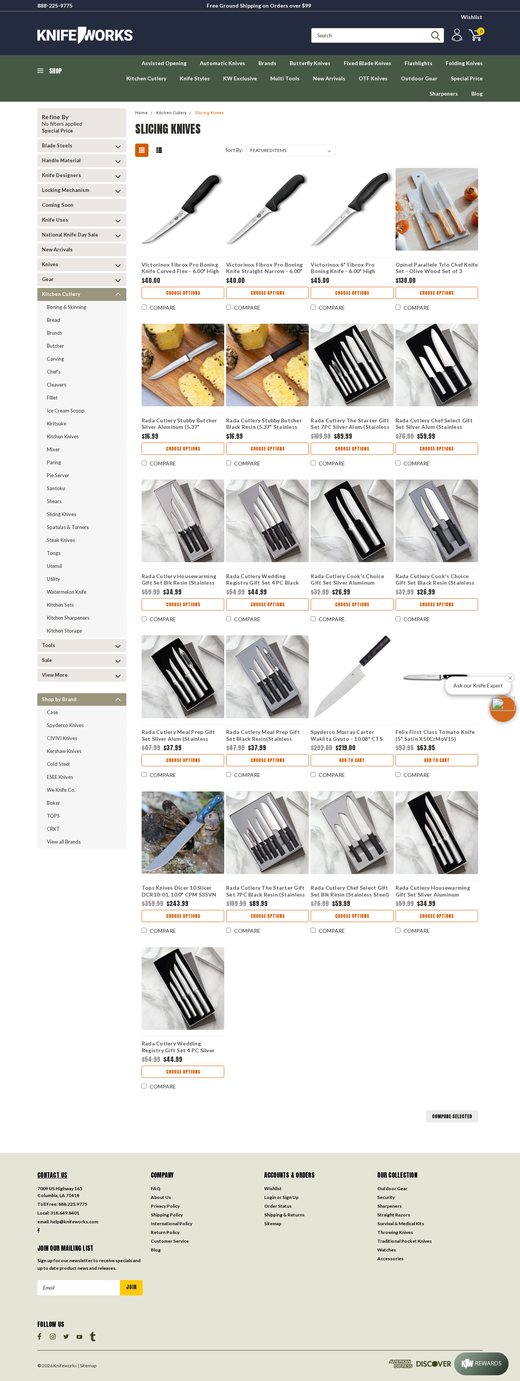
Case (52, 712)
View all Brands (64, 842)
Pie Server (58, 475)
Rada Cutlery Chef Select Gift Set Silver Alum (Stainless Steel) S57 (434, 424)
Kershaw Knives (64, 751)
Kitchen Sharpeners (68, 618)
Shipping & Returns (284, 1215)
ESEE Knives (60, 777)
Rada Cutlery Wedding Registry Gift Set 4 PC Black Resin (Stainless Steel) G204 (263, 580)
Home (141, 112)
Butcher (55, 346)
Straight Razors (393, 1215)
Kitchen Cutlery (146, 78)
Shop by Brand (59, 699)
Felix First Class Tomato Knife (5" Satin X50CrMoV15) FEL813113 (435, 736)
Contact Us (52, 1175)
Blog (477, 93)
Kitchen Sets (60, 605)
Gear (48, 279)
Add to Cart (352, 760)
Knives (50, 264)
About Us (161, 1197)
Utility (53, 579)
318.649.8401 (64, 1213)
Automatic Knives (222, 63)
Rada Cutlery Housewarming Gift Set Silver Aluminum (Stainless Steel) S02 (433, 892)
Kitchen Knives (63, 436)
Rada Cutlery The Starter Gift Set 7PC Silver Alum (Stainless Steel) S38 (350, 424)
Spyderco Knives (65, 725)
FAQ (155, 1188)
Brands (267, 63)
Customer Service (170, 1241)
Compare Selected (452, 1116)
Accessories (390, 1258)
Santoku (56, 488)
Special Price (467, 78)
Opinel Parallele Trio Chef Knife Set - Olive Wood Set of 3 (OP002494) (437, 269)
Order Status (278, 1206)
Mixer (53, 449)
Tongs (54, 553)
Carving (55, 359)
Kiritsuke (56, 423)
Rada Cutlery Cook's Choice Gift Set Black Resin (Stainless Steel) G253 (435, 580)
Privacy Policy (165, 1206)
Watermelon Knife (66, 592)
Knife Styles (195, 78)
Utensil (54, 566)
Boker (53, 803)
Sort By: (234, 150)
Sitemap (272, 1223)
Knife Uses (55, 220)
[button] (503, 709)
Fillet (52, 398)
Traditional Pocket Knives (404, 1241)
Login (270, 1197)
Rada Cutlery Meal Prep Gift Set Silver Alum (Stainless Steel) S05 (178, 736)
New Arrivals (329, 78)
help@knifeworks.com (74, 1221)
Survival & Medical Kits (400, 1223)
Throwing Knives (395, 1232)
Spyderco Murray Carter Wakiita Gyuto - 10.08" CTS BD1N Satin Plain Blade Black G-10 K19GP (349, 736)
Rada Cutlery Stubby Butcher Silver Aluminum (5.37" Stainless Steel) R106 (179, 424)
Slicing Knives (61, 514)
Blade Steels (57, 145)
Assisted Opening (164, 63)
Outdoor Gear (419, 78)
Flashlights (418, 63)
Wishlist (471, 17)
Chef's (54, 372)
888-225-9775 (54, 5)
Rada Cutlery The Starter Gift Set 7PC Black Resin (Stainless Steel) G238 (265, 892)
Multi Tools (285, 78)
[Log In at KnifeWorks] (456, 35)
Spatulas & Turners (68, 527)
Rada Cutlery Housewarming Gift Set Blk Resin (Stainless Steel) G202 (179, 580)
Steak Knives (61, 540)
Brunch (54, 333)
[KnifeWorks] (148, 35)
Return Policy (165, 1232)
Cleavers (56, 385)
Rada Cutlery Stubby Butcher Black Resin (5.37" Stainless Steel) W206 (264, 424)
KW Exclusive (240, 78)
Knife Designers (61, 175)
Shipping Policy (167, 1215)
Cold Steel (58, 764)
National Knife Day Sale (70, 235)
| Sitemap (87, 1365)
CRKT (53, 829)
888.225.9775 (72, 1204)
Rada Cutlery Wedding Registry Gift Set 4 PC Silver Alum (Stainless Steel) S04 (178, 1047)
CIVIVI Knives (62, 738)
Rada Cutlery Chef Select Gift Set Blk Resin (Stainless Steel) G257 (350, 892)
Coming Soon (57, 205)
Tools (48, 645)
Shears (54, 501)
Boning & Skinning (66, 307)
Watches (386, 1250)
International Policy (171, 1223)
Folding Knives (464, 63)
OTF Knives (373, 78)
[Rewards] (481, 1363)
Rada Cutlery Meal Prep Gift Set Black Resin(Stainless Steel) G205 (263, 736)
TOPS (53, 816)
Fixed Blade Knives (367, 63)
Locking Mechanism (65, 190)
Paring (54, 462)
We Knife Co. (61, 790)
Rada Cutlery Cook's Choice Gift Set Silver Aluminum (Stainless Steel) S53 (347, 580)
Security (386, 1197)
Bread (53, 320)
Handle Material (61, 160)
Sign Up (290, 1197)
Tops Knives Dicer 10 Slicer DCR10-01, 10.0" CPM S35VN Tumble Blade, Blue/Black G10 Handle (180, 892)
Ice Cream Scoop (66, 411)
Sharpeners (443, 93)
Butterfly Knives (310, 63)
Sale (47, 660)
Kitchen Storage (64, 631)
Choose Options (183, 292)
